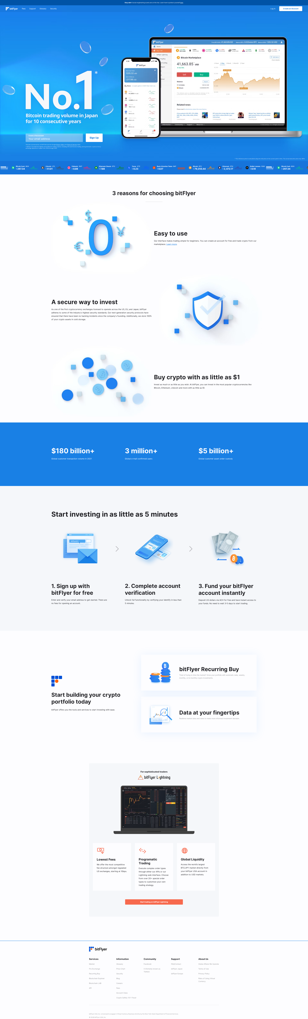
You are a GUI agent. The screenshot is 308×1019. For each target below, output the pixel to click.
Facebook (147, 964)
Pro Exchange (94, 969)
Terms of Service (72, 144)
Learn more (171, 244)
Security (119, 974)
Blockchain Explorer (97, 978)
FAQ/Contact (176, 964)
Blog (118, 978)
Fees (118, 988)
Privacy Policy (60, 144)
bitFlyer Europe (177, 974)
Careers (119, 983)
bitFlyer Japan (176, 969)
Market (92, 964)
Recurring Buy (94, 974)
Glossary (119, 964)
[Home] (12, 8)
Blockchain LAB (95, 983)
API (90, 988)
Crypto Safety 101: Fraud (126, 998)
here (181, 2)
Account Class (122, 993)
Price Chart (120, 969)
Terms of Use (203, 969)
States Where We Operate (208, 964)
